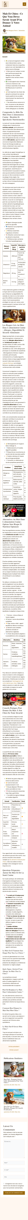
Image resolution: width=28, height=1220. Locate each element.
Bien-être (17, 1085)
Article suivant (14, 1050)
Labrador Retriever (8, 363)
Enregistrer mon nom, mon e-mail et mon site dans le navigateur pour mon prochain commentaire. (13, 1186)
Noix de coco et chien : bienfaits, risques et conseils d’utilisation (13, 1108)
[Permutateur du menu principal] (24, 4)
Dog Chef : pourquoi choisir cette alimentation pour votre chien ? (13, 1080)
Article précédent (14, 1046)
